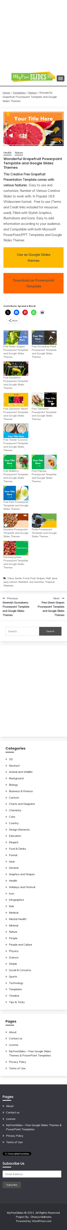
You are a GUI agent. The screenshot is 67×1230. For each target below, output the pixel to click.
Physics (14, 951)
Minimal (13, 925)
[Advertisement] (33, 34)
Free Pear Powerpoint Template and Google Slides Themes (15, 505)
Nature (32, 92)
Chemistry (15, 810)
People (13, 938)
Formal (13, 855)
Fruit (32, 578)
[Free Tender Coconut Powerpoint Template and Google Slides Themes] (15, 431)
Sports (13, 976)
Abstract (14, 765)
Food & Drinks (17, 848)
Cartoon (14, 797)
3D (11, 759)
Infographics (16, 899)
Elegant (13, 842)
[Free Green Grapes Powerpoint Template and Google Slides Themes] (15, 337)
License (13, 1045)
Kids (11, 906)
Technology (16, 983)
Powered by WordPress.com (33, 1221)
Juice (54, 578)
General (13, 867)
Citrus (11, 578)
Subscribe (11, 1184)
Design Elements (19, 829)
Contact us (15, 1038)
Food (26, 578)
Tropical (49, 581)
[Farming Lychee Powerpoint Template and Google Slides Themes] (15, 548)
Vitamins (8, 585)
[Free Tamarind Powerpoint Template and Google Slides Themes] (44, 400)
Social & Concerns (20, 970)
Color (12, 816)
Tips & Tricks (17, 1002)
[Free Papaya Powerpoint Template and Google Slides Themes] (44, 462)
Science (14, 957)
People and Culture (20, 944)
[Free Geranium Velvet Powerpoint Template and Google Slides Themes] (15, 400)
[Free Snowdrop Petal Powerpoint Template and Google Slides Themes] (44, 337)
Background (16, 778)
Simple (13, 963)
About (12, 1032)
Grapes (41, 578)
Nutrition (23, 581)
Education (15, 835)
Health (7, 152)
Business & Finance (21, 791)
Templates (19, 92)
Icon (11, 893)
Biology (13, 784)
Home (6, 92)
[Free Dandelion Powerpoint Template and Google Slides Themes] (15, 368)
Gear (12, 861)
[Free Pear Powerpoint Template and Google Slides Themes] (15, 493)
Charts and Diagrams (22, 804)
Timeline (14, 995)
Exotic (18, 578)
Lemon (13, 581)
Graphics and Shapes (22, 874)
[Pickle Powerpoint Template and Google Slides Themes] (44, 520)
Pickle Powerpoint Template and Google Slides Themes (44, 533)
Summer (39, 581)
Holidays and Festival (22, 887)
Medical (13, 912)
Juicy (5, 581)
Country (14, 823)
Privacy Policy (17, 1062)
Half (48, 578)
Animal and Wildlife (21, 772)
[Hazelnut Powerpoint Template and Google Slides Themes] (15, 520)
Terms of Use (17, 1068)
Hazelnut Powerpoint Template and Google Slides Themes (15, 533)
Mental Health (17, 919)
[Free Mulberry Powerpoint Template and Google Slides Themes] (15, 462)
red (31, 581)
